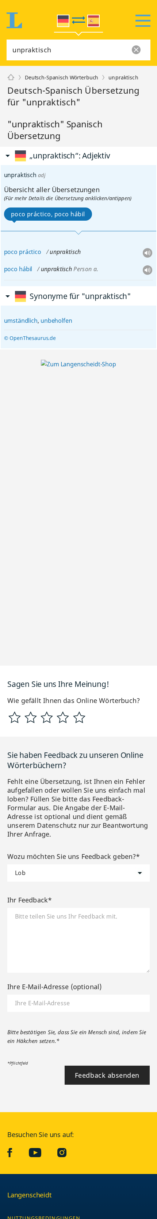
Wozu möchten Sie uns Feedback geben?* (73, 856)
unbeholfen (56, 321)
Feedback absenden (107, 1075)
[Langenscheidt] (11, 77)
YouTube (40, 1152)
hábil (25, 269)
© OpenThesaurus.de (30, 337)
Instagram (67, 1152)
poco (11, 252)
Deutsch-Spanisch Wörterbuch (61, 77)
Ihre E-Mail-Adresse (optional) (54, 986)
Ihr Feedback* (29, 899)
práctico (30, 252)
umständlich (21, 321)
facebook (15, 1152)
